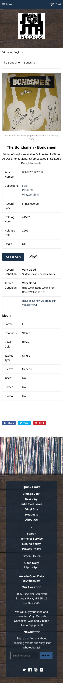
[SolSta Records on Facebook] (30, 670)
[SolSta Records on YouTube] (41, 670)
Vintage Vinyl (10, 52)
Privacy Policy (31, 548)
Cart (58, 4)
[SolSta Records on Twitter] (24, 670)
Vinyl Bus (31, 509)
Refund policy (31, 543)
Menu (9, 4)
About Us (31, 519)
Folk (24, 185)
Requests (31, 514)
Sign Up (46, 655)
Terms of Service (31, 538)
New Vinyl (31, 499)
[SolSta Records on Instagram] (36, 670)
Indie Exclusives (31, 504)
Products (27, 190)
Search (31, 533)
